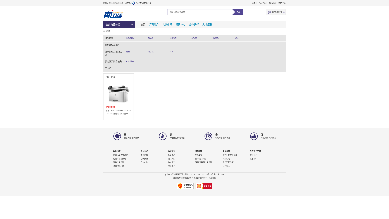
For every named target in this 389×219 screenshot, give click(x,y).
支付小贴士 (145, 162)
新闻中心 (180, 24)
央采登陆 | (140, 3)
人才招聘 (207, 24)
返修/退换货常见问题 (203, 162)
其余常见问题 (118, 166)
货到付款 (144, 155)
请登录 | (128, 3)
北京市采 (167, 24)
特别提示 (226, 166)
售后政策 (199, 155)
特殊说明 (226, 159)
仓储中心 (171, 155)
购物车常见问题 (119, 159)
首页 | (254, 3)
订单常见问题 (118, 162)
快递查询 (171, 166)
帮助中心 (282, 3)
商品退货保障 (200, 159)
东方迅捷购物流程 (120, 155)
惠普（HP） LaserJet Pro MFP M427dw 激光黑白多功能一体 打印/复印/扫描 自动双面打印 (118, 112)
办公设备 (107, 31)
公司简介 (154, 24)
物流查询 (171, 162)
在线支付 (144, 159)
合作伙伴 (194, 24)
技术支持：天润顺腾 (207, 178)
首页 (142, 24)
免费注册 (147, 3)
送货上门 (171, 159)
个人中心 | (262, 3)
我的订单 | (272, 3)
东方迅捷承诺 (228, 162)
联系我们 (253, 159)
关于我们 (253, 155)
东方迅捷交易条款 (230, 155)
